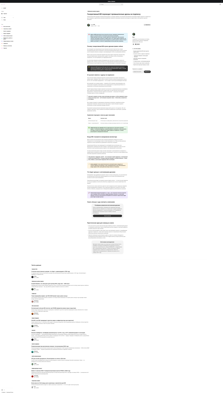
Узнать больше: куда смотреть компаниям (141, 63)
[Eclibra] (4, 4)
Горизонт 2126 (34, 269)
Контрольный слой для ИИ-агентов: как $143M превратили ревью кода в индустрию (53, 308)
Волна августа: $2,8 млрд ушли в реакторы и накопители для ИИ (48, 383)
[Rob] (88, 25)
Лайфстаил (34, 293)
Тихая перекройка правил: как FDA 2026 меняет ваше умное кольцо (49, 296)
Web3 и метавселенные (36, 356)
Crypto (35, 363)
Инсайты (33, 330)
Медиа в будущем (35, 318)
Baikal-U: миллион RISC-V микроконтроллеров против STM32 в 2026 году (50, 370)
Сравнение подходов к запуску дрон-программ (141, 56)
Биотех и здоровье (35, 344)
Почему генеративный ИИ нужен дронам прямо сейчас (141, 52)
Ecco (35, 386)
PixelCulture (36, 300)
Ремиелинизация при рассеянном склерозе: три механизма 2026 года (50, 346)
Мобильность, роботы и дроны (93, 11)
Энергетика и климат (36, 380)
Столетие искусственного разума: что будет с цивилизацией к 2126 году (50, 271)
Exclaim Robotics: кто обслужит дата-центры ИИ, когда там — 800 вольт (50, 283)
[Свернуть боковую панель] (2, 4)
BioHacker (36, 351)
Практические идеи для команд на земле (141, 64)
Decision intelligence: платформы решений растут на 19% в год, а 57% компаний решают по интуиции (58, 332)
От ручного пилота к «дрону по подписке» (141, 53)
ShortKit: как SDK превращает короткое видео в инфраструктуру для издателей (52, 320)
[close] (222, 1)
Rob (94, 24)
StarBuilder (36, 375)
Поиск (102, 4)
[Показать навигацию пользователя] (220, 4)
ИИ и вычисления (35, 305)
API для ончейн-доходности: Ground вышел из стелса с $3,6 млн (48, 358)
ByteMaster (36, 313)
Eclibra (35, 276)
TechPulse (36, 325)
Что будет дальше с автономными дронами (141, 61)
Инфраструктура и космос (37, 368)
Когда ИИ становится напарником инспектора (139, 59)
